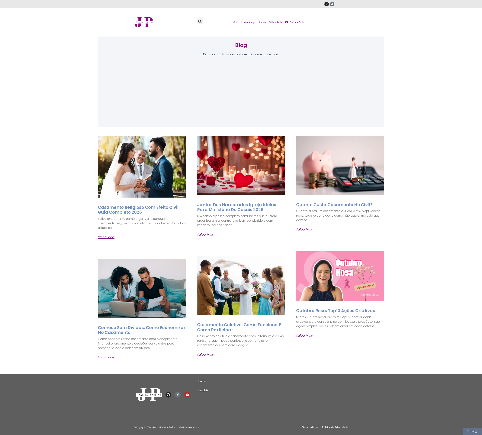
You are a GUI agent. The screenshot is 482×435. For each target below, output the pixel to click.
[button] (200, 21)
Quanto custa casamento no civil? (334, 205)
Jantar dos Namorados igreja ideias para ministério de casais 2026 (236, 207)
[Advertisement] (241, 92)
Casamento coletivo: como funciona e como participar (239, 327)
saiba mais (106, 237)
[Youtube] (187, 395)
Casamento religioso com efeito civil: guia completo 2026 (139, 210)
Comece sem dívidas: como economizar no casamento (141, 330)
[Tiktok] (332, 4)
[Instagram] (326, 4)
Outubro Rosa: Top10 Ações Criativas (335, 311)
